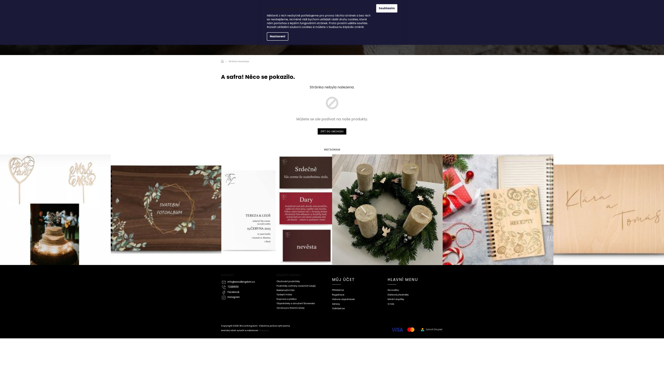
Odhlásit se (338, 308)
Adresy (336, 303)
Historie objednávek (343, 299)
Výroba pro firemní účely (290, 307)
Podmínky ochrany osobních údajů (296, 285)
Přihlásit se (338, 290)
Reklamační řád (285, 290)
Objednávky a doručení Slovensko (296, 303)
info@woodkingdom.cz (241, 282)
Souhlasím (387, 8)
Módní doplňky (396, 299)
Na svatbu (393, 290)
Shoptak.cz (264, 330)
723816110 (233, 287)
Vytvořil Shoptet (434, 329)
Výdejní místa (284, 294)
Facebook (233, 292)
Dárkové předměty (398, 294)
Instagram (234, 297)
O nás (391, 303)
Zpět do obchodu (332, 131)
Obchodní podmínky (288, 281)
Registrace (338, 294)
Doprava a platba (286, 299)
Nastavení (277, 36)
